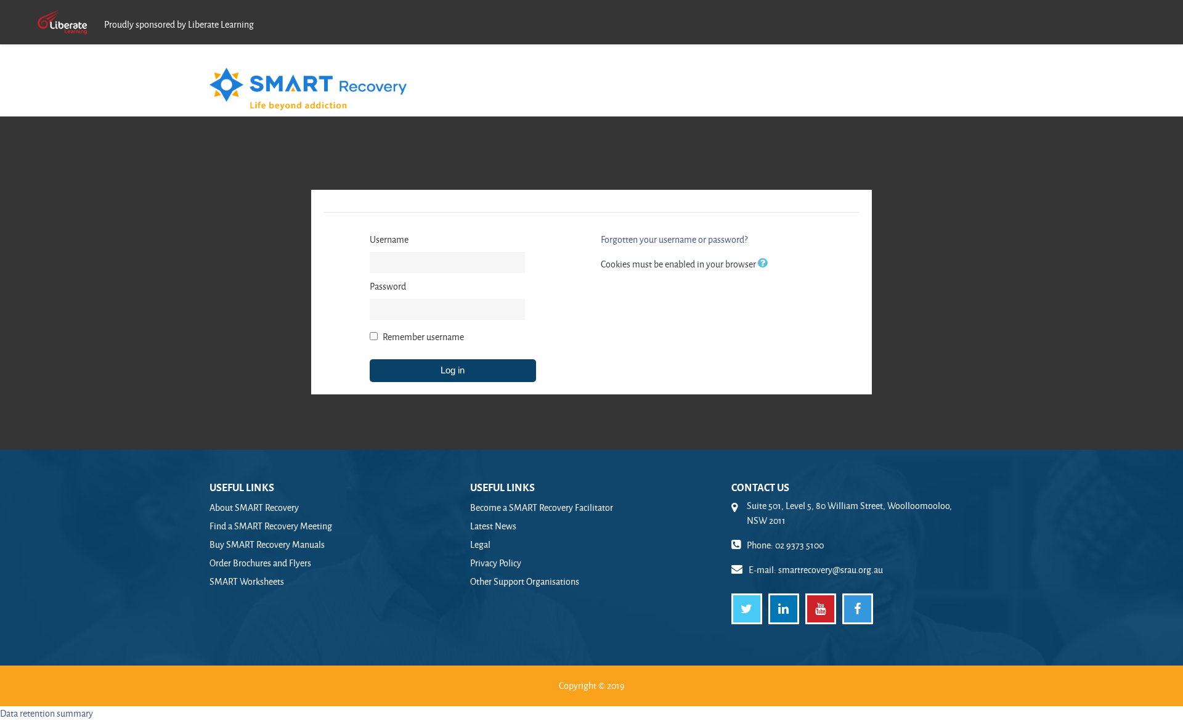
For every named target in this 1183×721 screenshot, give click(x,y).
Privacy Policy (495, 562)
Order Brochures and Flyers (260, 562)
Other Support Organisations (524, 581)
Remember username (423, 336)
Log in (453, 370)
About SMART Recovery (254, 507)
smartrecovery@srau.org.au (830, 569)
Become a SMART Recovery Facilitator (541, 507)
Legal (480, 544)
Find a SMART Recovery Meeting (270, 525)
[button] (765, 264)
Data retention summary (46, 713)
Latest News (493, 525)
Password (388, 286)
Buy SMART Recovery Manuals (267, 544)
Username (389, 239)
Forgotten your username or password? (674, 239)
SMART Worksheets (246, 581)
